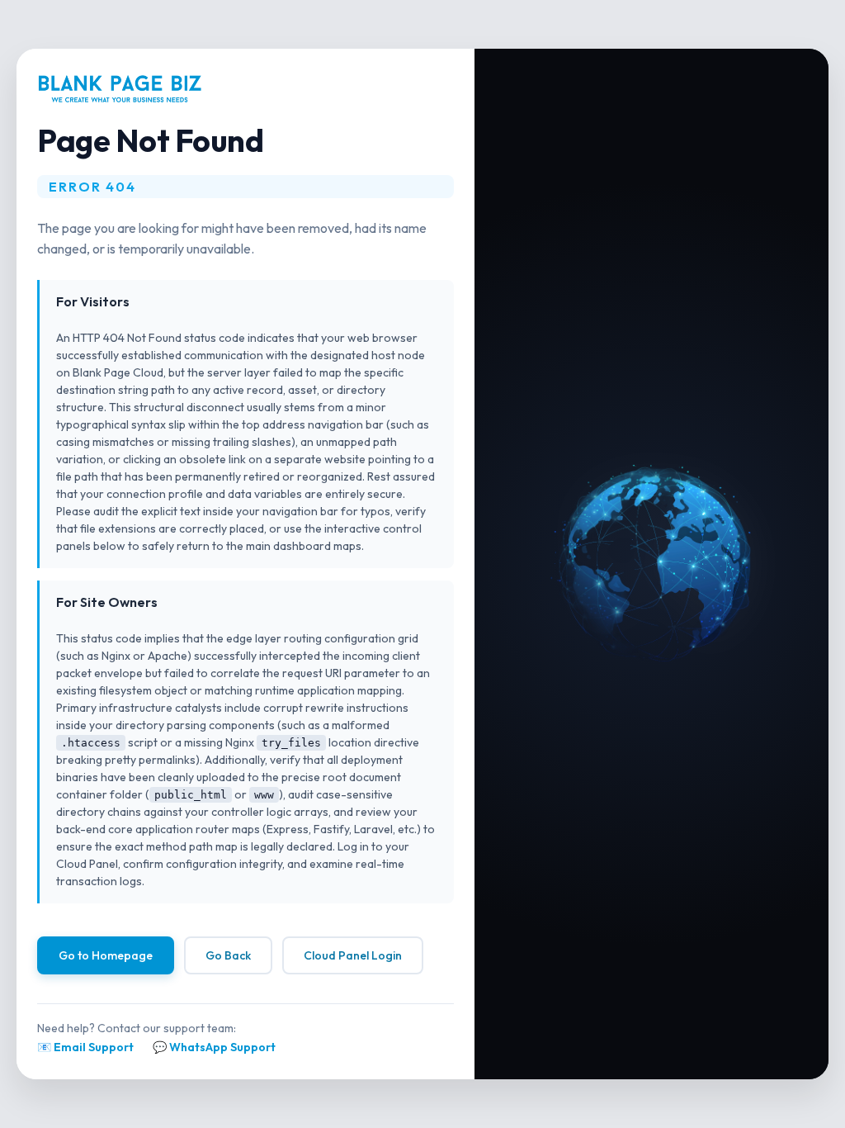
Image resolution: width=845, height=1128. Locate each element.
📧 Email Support (85, 1047)
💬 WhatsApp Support (214, 1047)
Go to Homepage (106, 955)
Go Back (228, 955)
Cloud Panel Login (353, 955)
